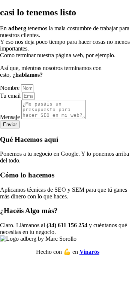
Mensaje (10, 117)
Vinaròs (89, 252)
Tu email (11, 95)
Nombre (10, 88)
